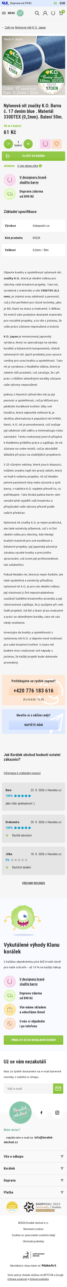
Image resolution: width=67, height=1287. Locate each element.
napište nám (33, 725)
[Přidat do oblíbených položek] (57, 144)
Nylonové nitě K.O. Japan (30, 27)
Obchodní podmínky (33, 1241)
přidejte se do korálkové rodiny (33, 1040)
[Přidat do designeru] (45, 144)
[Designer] (53, 13)
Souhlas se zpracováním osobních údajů (33, 1235)
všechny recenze (33, 883)
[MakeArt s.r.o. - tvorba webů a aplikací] (49, 1265)
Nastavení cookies (33, 1229)
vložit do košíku (33, 156)
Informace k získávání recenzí (22, 773)
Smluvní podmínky (39, 1279)
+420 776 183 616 (34, 690)
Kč (55, 3)
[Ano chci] (58, 1088)
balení (18, 145)
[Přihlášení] (45, 13)
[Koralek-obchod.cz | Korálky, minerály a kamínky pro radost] (20, 13)
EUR (62, 3)
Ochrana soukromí (17, 1279)
